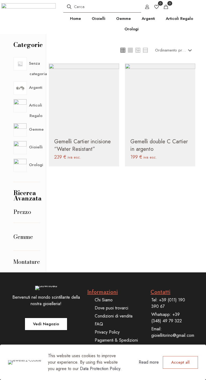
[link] (123, 50)
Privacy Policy (107, 332)
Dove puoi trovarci (111, 308)
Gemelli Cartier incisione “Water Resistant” (82, 145)
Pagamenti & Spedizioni (116, 340)
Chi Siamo (104, 300)
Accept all (180, 362)
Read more (149, 362)
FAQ (99, 324)
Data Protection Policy (100, 369)
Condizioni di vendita (114, 316)
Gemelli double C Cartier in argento (159, 145)
